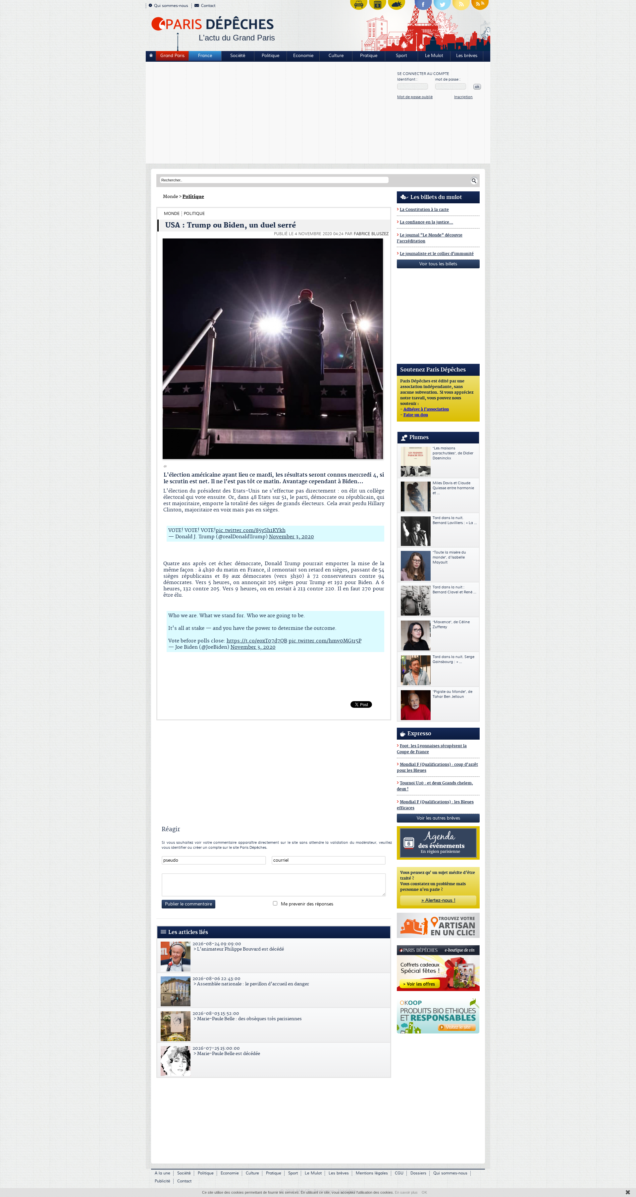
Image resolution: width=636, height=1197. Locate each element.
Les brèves (466, 55)
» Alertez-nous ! (438, 900)
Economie (303, 55)
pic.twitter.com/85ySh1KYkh (251, 530)
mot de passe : (447, 79)
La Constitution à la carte (424, 209)
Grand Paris (172, 55)
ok (477, 86)
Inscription (463, 97)
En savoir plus (406, 1192)
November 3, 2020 (291, 537)
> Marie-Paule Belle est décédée (226, 1051)
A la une (162, 1173)
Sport (401, 55)
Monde (170, 196)
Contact (208, 5)
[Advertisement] (272, 113)
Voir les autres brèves (438, 818)
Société (237, 55)
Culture (336, 55)
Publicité (162, 1181)
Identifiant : (407, 79)
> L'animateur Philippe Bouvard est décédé (238, 946)
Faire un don (415, 415)
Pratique (368, 55)
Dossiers (418, 1173)
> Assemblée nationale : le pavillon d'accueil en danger (250, 981)
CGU (399, 1173)
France (205, 55)
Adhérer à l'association (426, 409)
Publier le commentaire (188, 904)
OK (424, 1192)
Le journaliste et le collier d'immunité (437, 253)
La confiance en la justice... (426, 222)
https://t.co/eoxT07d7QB (257, 641)
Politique (270, 55)
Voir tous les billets (438, 264)
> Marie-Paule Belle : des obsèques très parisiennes (247, 1016)
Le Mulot (434, 55)
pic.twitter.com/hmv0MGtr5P (325, 641)
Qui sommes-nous (171, 5)
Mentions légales (372, 1173)
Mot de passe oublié (415, 97)
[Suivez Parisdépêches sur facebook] (423, 6)
